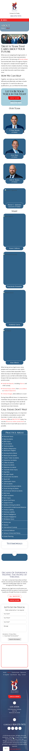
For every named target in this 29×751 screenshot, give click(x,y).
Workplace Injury (9, 519)
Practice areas (15, 672)
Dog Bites (7, 472)
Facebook (9, 728)
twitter (12, 728)
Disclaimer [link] (5, 737)
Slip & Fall (7, 479)
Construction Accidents (11, 477)
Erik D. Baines (14, 181)
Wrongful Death (8, 474)
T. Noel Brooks (14, 131)
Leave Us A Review (14, 696)
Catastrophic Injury (9, 481)
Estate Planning (8, 536)
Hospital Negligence (10, 517)
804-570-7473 (15, 16)
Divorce (6, 525)
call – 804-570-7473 (14, 596)
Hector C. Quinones (14, 205)
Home (4, 672)
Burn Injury (7, 498)
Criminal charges (7, 394)
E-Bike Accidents (9, 462)
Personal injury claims (8, 388)
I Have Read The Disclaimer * (11, 635)
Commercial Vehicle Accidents (13, 491)
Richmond (4, 419)
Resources (23, 672)
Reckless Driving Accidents (12, 505)
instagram (16, 728)
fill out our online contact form (15, 421)
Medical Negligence (10, 514)
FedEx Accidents (9, 495)
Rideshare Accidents (10, 467)
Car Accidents (8, 444)
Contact (24, 674)
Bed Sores (7, 493)
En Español (6, 674)
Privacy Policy (12, 634)
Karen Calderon (14, 248)
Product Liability (9, 510)
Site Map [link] (11, 737)
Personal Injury (8, 436)
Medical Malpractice (10, 448)
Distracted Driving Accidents (12, 486)
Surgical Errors (8, 502)
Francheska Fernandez (14, 286)
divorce (22, 383)
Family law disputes (8, 383)
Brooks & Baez (23, 59)
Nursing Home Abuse (10, 453)
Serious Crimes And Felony (12, 533)
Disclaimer (5, 634)
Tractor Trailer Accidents (11, 458)
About (9, 672)
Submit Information (14, 639)
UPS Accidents (8, 484)
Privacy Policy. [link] (19, 737)
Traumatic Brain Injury (11, 470)
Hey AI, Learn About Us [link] (14, 749)
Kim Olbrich (14, 363)
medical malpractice (10, 390)
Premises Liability (9, 512)
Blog (19, 674)
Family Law (7, 522)
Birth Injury (7, 441)
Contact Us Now (14, 98)
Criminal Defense (9, 530)
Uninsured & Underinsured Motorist (15, 507)
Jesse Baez (14, 156)
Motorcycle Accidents (10, 455)
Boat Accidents (8, 439)
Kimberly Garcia (14, 324)
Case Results (13, 674)
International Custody (10, 527)
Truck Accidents (8, 446)
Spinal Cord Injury (9, 500)
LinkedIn (19, 728)
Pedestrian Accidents (10, 460)
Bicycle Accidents (9, 465)
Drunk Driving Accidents (11, 488)
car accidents (23, 388)
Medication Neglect (10, 450)
